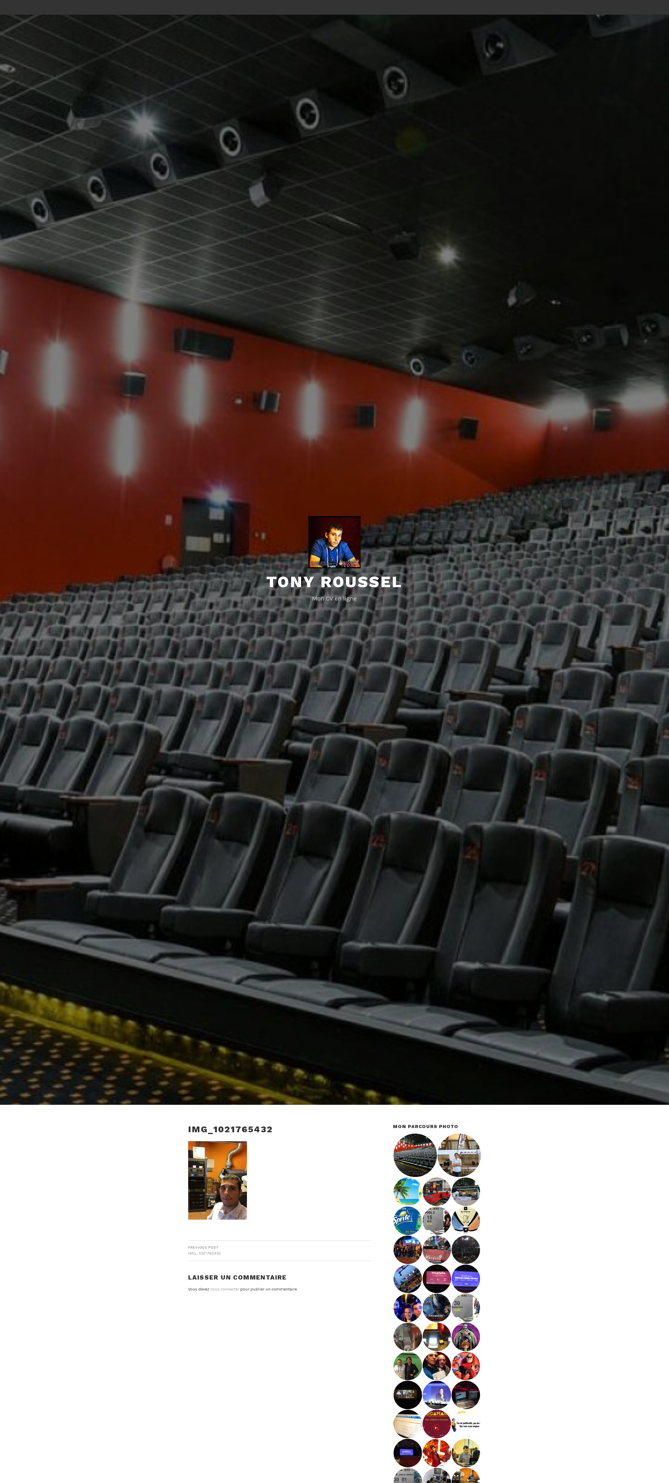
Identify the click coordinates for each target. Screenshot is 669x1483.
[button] (415, 1155)
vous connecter (224, 1289)
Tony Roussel (334, 582)
